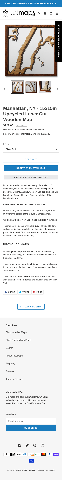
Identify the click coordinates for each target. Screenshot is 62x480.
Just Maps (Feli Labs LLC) (25, 470)
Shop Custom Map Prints (18, 340)
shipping (36, 134)
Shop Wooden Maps (16, 332)
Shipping (10, 363)
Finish (6, 144)
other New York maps (27, 220)
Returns (10, 371)
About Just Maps (14, 355)
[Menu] (57, 13)
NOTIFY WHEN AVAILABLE (31, 168)
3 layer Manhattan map (39, 214)
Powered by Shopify (46, 470)
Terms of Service (14, 379)
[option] (17, 87)
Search (9, 348)
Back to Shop (33, 307)
